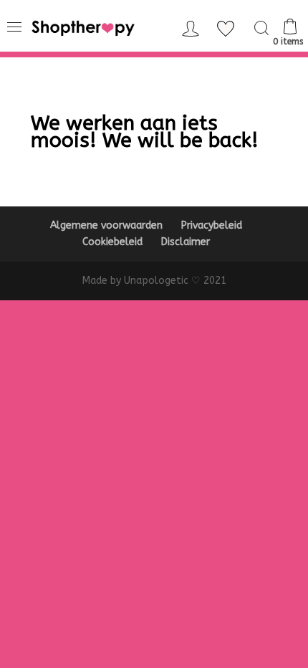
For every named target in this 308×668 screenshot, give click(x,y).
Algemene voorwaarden (106, 225)
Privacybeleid (211, 225)
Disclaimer (185, 242)
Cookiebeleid (112, 242)
